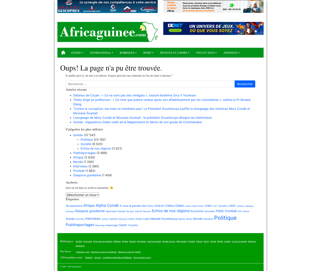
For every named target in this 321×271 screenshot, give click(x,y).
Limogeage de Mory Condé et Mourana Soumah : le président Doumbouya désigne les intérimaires (143, 117)
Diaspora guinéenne (87, 175)
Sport (147, 52)
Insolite (227, 241)
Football (79, 171)
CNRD (208, 205)
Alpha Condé (107, 205)
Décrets (147, 211)
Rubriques (127, 52)
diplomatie (111, 211)
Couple (213, 241)
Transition (133, 225)
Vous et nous (205, 52)
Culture (240, 206)
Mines (189, 219)
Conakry (223, 205)
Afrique (78, 157)
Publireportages (84, 153)
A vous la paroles (130, 205)
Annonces (230, 52)
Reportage (100, 225)
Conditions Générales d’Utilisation (117, 257)
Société (86, 144)
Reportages (112, 225)
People (220, 241)
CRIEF (232, 205)
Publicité (89, 257)
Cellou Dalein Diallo (194, 206)
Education (210, 211)
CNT (215, 206)
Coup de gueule (154, 241)
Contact (97, 257)
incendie (79, 219)
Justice (105, 219)
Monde (78, 162)
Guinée (76, 52)
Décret (138, 211)
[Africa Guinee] (107, 32)
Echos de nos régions (96, 148)
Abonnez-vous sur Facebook (103, 252)
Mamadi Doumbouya (163, 218)
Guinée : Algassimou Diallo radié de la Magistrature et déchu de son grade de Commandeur (137, 122)
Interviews (80, 166)
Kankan (114, 219)
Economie (197, 211)
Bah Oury (147, 205)
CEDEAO (159, 205)
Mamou (181, 219)
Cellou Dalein (174, 205)
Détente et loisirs (173, 52)
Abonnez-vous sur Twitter (129, 252)
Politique (87, 139)
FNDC (220, 211)
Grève (246, 211)
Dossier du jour (125, 211)
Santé (123, 225)
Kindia (139, 219)
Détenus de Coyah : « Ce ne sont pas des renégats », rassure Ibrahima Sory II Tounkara (134, 95)
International (100, 52)
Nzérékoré (208, 219)
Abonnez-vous (82, 252)
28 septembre (74, 205)
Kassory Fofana (127, 219)
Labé (146, 218)
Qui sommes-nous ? (142, 257)
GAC (240, 211)
